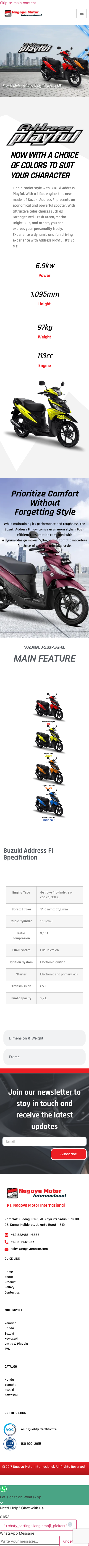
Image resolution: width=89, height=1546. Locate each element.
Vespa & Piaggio (16, 1344)
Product (10, 1282)
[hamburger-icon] (81, 13)
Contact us (12, 1292)
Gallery (9, 1287)
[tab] (44, 873)
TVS (7, 1349)
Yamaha (10, 1385)
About (9, 1277)
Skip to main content (18, 2)
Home (9, 1272)
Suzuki (9, 1333)
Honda (9, 1328)
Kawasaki (11, 1338)
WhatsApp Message (17, 1533)
